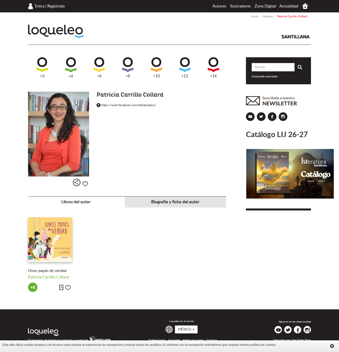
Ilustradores (240, 6)
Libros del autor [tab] (76, 202)
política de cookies (263, 345)
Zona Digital (265, 6)
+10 (156, 76)
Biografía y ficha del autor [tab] (175, 202)
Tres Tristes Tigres (301, 340)
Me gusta (85, 183)
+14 (213, 76)
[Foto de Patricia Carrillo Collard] (58, 134)
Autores (219, 6)
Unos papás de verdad (47, 271)
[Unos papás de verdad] (50, 239)
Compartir (76, 182)
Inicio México (305, 6)
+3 (42, 76)
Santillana (295, 36)
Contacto (211, 340)
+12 (184, 76)
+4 (70, 76)
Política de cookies (193, 340)
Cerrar (332, 346)
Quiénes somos (156, 340)
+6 (99, 76)
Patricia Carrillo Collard (48, 277)
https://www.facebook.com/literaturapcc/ (128, 105)
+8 (128, 76)
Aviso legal (174, 340)
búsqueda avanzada (264, 76)
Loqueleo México (55, 31)
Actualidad (288, 6)
